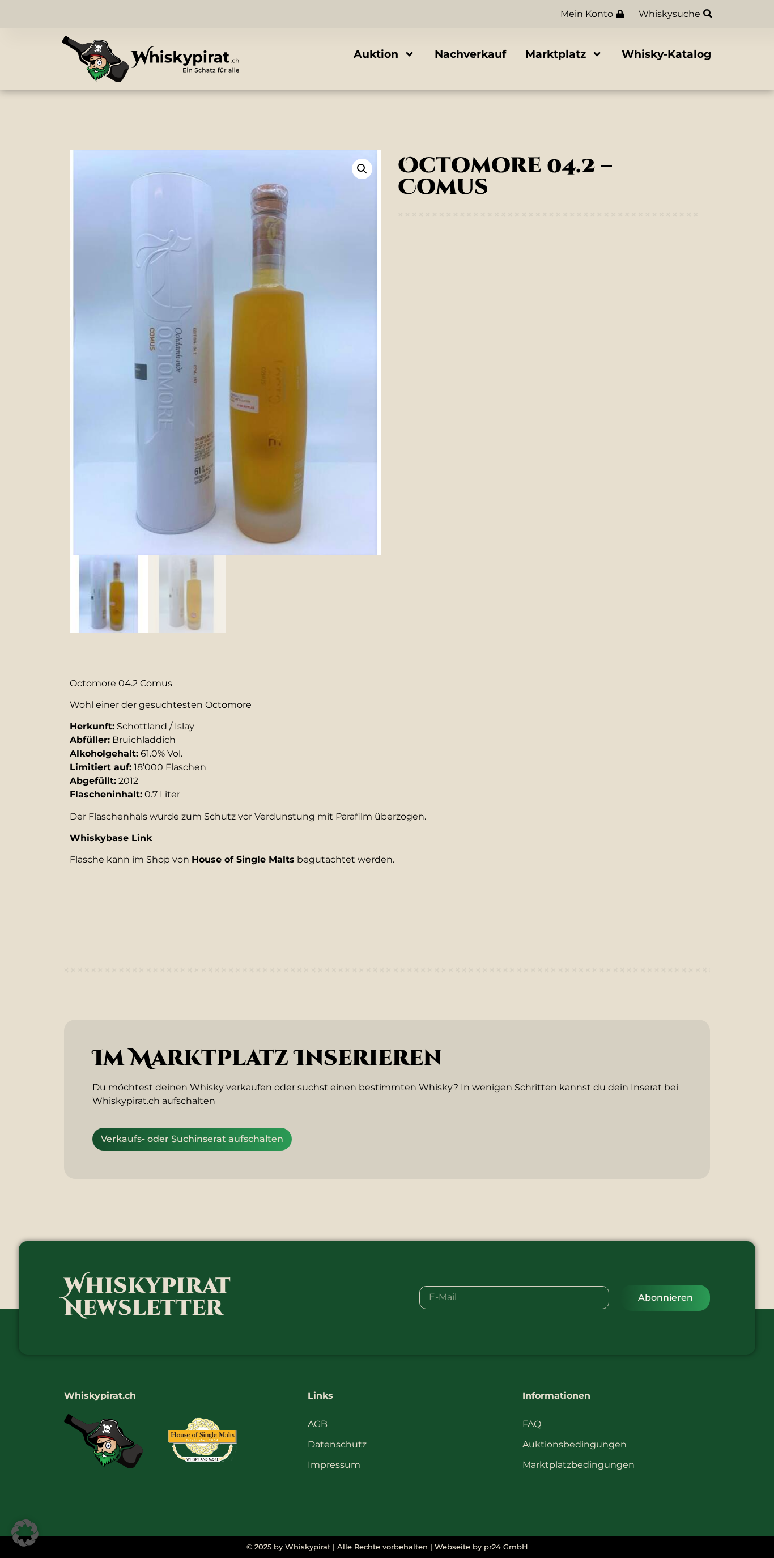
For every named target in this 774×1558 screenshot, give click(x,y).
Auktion (376, 54)
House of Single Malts (243, 859)
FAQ (531, 1424)
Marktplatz (555, 54)
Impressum (334, 1464)
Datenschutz (337, 1444)
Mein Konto (586, 14)
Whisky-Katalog (666, 54)
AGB (318, 1424)
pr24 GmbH (506, 1547)
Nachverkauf (470, 54)
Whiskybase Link (111, 838)
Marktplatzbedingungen (578, 1464)
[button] (362, 169)
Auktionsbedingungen (574, 1444)
